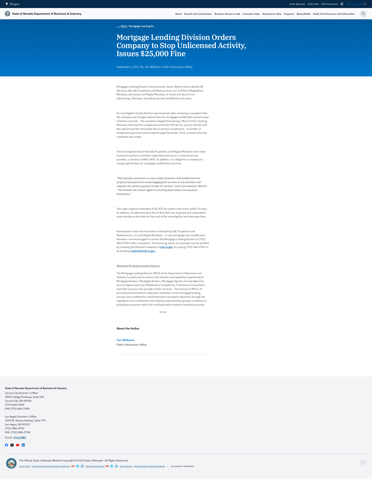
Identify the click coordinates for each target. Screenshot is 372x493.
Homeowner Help (271, 13)
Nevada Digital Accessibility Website (149, 466)
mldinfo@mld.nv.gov (143, 251)
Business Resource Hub (227, 13)
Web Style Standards (95, 466)
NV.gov (14, 4)
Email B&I (20, 437)
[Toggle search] (363, 13)
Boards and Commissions (198, 13)
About (178, 13)
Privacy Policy (25, 466)
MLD (123, 26)
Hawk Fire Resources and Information (334, 13)
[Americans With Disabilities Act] (82, 466)
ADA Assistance (329, 3)
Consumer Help (251, 13)
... (118, 26)
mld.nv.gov (166, 247)
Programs (289, 13)
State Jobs (313, 3)
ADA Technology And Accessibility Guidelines (51, 466)
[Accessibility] (341, 3)
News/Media (304, 13)
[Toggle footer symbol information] (363, 462)
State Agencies (297, 3)
